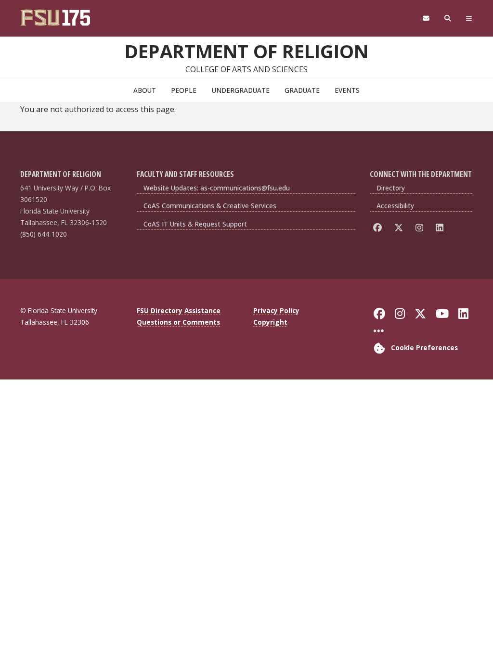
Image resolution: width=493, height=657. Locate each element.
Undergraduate (241, 90)
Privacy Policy (276, 310)
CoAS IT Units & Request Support (195, 223)
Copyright (270, 322)
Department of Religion (246, 50)
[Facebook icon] (379, 227)
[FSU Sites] (469, 18)
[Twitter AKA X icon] (400, 227)
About (144, 90)
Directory (390, 187)
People (183, 90)
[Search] (448, 18)
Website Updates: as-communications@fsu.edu (216, 187)
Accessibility (395, 205)
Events (347, 90)
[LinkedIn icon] (441, 227)
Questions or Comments (178, 322)
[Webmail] (426, 18)
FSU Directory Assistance (179, 310)
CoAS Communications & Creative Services (209, 205)
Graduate (302, 90)
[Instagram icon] (421, 227)
